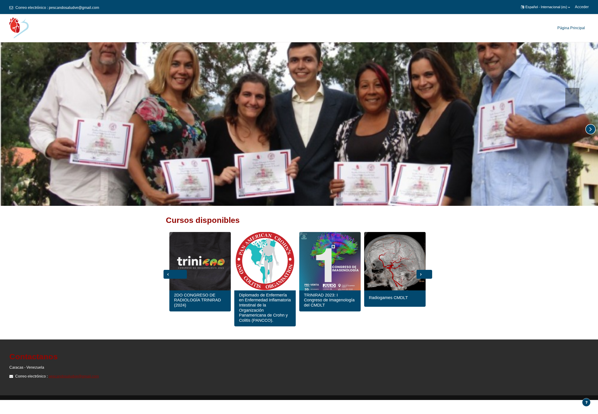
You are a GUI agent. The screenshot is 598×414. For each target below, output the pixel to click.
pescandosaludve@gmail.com (74, 8)
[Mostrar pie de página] (586, 402)
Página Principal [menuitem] (571, 28)
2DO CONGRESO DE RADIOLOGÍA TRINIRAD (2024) (197, 300)
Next (424, 274)
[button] (545, 7)
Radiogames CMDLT (388, 297)
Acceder (582, 7)
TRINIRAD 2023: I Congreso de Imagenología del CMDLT (329, 300)
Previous (175, 274)
